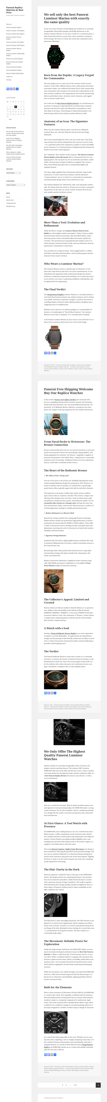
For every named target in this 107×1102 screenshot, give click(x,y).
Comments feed (11, 203)
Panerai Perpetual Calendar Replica (14, 63)
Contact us (9, 76)
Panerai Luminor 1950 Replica (15, 30)
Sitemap (8, 80)
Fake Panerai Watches (84, 707)
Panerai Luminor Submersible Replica (15, 54)
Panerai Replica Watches (51, 367)
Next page (98, 1085)
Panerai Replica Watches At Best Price (14, 10)
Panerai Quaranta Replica (14, 67)
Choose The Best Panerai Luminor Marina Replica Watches (13, 159)
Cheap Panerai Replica (78, 367)
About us (9, 24)
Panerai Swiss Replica (80, 709)
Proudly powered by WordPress (53, 1098)
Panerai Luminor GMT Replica (15, 45)
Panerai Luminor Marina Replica (13, 49)
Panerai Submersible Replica (15, 73)
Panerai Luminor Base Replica (15, 34)
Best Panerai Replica (58, 707)
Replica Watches (64, 367)
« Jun (10, 119)
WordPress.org (10, 206)
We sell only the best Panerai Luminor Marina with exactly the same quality (15, 133)
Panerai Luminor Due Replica (15, 42)
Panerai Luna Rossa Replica (14, 59)
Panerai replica (78, 369)
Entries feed (10, 200)
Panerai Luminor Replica (13, 27)
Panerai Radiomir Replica (14, 70)
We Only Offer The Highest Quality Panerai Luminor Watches (14, 147)
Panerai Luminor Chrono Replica (13, 38)
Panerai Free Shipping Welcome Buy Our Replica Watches (14, 140)
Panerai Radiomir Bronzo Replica (53, 709)
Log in (8, 197)
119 (75, 1085)
